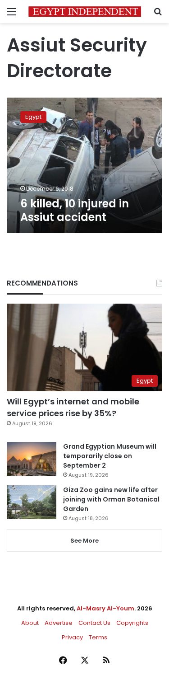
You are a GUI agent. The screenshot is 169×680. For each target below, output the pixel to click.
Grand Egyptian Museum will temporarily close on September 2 (109, 456)
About (30, 623)
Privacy (72, 637)
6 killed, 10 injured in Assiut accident (74, 210)
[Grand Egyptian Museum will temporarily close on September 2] (31, 459)
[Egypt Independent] (84, 11)
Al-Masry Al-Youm (105, 608)
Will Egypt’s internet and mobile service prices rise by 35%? (73, 407)
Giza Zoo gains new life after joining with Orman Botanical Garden (111, 499)
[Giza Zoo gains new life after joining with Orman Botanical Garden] (31, 502)
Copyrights (132, 623)
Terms (98, 637)
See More (84, 540)
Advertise (59, 623)
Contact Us (94, 623)
